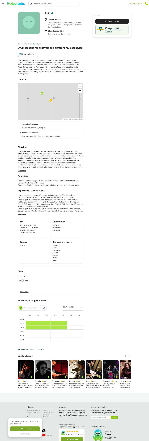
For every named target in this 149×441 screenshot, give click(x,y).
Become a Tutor (136, 4)
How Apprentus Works (33, 410)
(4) (27, 381)
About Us (45, 410)
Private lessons (23, 349)
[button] (99, 15)
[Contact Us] (146, 3)
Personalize (25, 434)
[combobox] (54, 3)
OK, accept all (25, 429)
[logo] (17, 3)
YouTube (49, 435)
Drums (22, 276)
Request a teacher (32, 412)
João (47, 13)
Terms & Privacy (47, 415)
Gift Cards (45, 417)
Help (28, 415)
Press (28, 417)
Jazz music (24, 291)
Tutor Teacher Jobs (48, 412)
